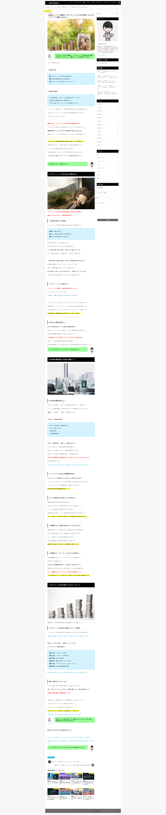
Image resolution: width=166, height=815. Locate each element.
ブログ (88, 2)
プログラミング (77, 2)
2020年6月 (99, 124)
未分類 (98, 174)
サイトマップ (113, 2)
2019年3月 (99, 141)
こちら (113, 50)
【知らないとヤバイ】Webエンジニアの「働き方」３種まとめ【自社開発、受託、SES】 (68, 464)
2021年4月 (99, 104)
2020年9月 (99, 114)
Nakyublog (109, 810)
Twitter (104, 44)
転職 (84, 2)
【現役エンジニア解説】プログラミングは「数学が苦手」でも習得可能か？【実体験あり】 (106, 93)
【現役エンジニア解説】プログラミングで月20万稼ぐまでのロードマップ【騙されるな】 (107, 77)
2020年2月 (99, 134)
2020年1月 (99, 138)
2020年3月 (99, 131)
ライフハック (106, 2)
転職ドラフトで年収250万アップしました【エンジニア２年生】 (107, 72)
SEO (93, 2)
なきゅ (64, 97)
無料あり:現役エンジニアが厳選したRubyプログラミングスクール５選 (63, 714)
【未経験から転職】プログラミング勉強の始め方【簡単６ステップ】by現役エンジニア (67, 636)
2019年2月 (99, 145)
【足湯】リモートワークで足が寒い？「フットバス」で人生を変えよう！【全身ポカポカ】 (106, 87)
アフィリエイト (99, 2)
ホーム (71, 2)
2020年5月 (99, 128)
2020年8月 (99, 117)
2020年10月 (99, 110)
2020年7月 (99, 121)
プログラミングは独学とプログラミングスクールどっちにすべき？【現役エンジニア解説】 (68, 737)
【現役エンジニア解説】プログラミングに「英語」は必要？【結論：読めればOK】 (106, 81)
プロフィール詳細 (101, 54)
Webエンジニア (100, 157)
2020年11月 (99, 107)
